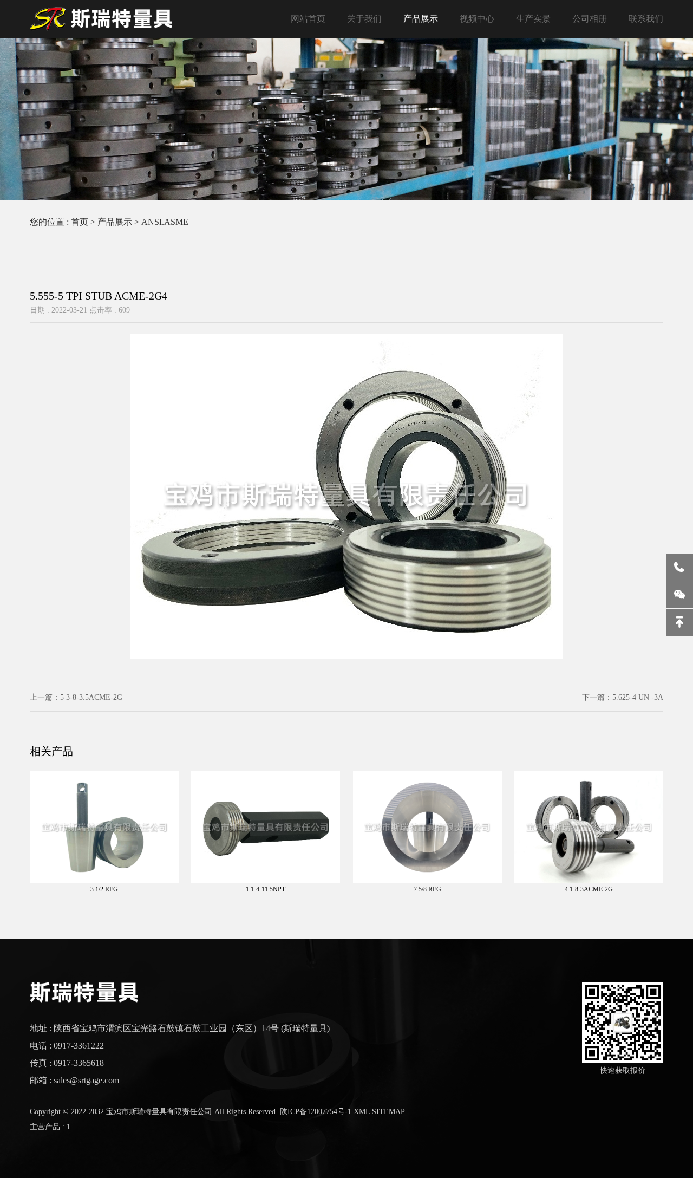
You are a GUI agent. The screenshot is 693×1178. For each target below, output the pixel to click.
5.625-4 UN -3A (637, 697)
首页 (79, 221)
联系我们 (646, 18)
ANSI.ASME (164, 221)
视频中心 (477, 18)
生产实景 (533, 18)
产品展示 (420, 18)
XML (362, 1112)
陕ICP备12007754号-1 (315, 1112)
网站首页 (308, 18)
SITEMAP (388, 1112)
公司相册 (589, 18)
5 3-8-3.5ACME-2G (91, 697)
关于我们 (364, 18)
